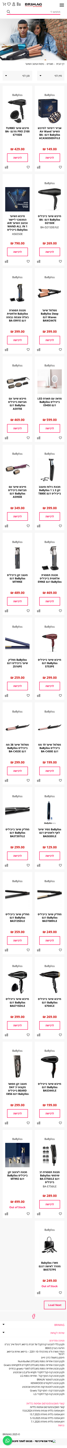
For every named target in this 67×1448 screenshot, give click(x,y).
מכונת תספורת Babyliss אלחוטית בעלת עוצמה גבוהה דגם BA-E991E (17, 315)
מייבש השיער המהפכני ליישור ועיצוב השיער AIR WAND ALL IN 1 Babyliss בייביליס (17, 222)
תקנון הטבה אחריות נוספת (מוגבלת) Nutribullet (41, 1361)
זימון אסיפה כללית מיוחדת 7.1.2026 (47, 1421)
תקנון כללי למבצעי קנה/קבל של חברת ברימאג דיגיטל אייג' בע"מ (34, 1344)
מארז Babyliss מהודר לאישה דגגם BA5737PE (50, 1266)
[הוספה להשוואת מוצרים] (38, 167)
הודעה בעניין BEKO (54, 1348)
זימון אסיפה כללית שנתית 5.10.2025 (47, 1418)
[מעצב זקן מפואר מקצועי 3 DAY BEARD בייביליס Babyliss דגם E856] (17, 1067)
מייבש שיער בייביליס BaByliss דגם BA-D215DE (49, 219)
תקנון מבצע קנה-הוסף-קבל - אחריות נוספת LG (42, 1375)
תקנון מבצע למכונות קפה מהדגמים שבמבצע (43, 1386)
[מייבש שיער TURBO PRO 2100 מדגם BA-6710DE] (17, 111)
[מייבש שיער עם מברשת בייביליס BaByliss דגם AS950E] (17, 470)
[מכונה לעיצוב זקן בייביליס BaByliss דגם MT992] (17, 1155)
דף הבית (60, 64)
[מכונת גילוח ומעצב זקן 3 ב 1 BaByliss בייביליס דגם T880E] (49, 470)
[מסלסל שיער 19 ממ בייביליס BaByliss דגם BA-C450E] (49, 727)
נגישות (61, 1425)
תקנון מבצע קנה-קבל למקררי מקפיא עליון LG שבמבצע (38, 1372)
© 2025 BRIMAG (11, 1434)
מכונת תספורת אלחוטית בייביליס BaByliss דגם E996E (50, 578)
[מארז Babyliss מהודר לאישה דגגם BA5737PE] (49, 1246)
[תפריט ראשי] (60, 6)
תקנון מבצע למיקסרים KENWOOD (47, 1383)
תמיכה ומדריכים (57, 1340)
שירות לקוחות (57, 1333)
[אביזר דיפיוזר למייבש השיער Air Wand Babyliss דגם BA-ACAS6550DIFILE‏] (49, 111)
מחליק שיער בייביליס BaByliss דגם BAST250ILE (17, 917)
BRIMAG (59, 1325)
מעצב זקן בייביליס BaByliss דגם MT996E (17, 578)
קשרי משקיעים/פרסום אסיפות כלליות (47, 1407)
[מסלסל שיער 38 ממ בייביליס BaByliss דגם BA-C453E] (17, 727)
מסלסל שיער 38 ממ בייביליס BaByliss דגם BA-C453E (17, 748)
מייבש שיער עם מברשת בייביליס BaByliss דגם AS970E (17, 403)
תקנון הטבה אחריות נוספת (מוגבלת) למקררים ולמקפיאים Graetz (34, 1365)
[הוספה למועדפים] (60, 167)
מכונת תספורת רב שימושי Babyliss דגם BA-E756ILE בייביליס (49, 1177)
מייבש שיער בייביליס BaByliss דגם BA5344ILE (49, 1087)
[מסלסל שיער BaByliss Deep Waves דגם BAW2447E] (49, 293)
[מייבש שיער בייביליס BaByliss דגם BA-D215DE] (49, 199)
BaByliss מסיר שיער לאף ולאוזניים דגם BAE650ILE (49, 833)
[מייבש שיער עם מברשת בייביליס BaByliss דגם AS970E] (17, 381)
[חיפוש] (8, 12)
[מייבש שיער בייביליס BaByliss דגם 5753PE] (49, 643)
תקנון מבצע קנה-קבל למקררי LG (49, 1394)
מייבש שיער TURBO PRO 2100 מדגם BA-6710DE (17, 131)
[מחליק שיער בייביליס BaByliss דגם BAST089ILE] (49, 897)
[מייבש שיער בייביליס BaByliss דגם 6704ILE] (49, 982)
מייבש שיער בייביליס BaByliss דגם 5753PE (49, 663)
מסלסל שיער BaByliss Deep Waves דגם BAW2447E (49, 315)
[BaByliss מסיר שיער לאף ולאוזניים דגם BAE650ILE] (49, 812)
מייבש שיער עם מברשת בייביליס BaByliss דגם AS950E (17, 492)
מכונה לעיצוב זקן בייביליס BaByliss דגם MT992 (17, 1175)
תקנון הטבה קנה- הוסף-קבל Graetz (47, 1390)
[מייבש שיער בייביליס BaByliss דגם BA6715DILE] (17, 982)
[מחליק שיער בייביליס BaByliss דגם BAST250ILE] (17, 897)
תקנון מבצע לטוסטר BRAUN (50, 1379)
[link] (13, 4)
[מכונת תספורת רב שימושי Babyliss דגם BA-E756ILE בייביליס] (49, 1155)
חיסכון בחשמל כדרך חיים (52, 1357)
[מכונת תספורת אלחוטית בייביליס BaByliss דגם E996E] (49, 558)
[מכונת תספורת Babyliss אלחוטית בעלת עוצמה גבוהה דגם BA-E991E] (17, 293)
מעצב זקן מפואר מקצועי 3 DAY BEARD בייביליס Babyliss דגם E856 (17, 1089)
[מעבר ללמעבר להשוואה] (18, 4)
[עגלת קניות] (4, 4)
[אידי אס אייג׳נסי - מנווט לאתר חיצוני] (33, 1441)
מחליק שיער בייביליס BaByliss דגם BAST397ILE (17, 833)
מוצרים (50, 64)
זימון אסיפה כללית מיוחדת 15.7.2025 (47, 1414)
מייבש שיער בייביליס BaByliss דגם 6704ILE (49, 1002)
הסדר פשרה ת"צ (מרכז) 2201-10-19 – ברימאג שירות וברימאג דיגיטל (35, 1353)
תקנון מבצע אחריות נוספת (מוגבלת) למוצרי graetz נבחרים (36, 1368)
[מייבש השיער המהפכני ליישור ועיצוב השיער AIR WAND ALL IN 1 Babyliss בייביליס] (17, 199)
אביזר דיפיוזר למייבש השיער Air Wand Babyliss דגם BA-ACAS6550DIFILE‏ (49, 133)
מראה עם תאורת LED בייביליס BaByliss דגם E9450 (49, 402)
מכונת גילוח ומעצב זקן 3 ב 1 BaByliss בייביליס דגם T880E (49, 490)
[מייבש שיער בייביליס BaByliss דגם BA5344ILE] (49, 1067)
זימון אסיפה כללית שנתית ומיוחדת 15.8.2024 (43, 1410)
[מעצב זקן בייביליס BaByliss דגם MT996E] (17, 558)
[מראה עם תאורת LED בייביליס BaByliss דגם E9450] (49, 381)
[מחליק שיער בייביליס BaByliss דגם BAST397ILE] (17, 812)
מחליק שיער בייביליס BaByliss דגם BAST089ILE (50, 917)
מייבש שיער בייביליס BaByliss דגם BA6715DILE (17, 1002)
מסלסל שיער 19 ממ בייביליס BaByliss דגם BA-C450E (49, 748)
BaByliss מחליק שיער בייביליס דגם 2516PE (17, 663)
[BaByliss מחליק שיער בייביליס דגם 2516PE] (17, 643)
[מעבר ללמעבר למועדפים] (9, 4)
